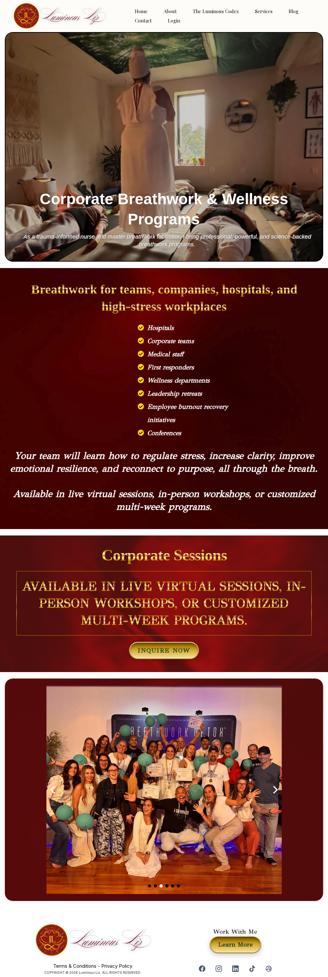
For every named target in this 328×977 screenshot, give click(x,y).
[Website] (268, 968)
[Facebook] (202, 968)
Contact (143, 20)
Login (174, 20)
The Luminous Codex (216, 11)
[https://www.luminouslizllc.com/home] (59, 16)
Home (141, 11)
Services (264, 11)
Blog (294, 11)
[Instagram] (218, 968)
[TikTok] (252, 968)
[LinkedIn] (235, 968)
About (170, 11)
